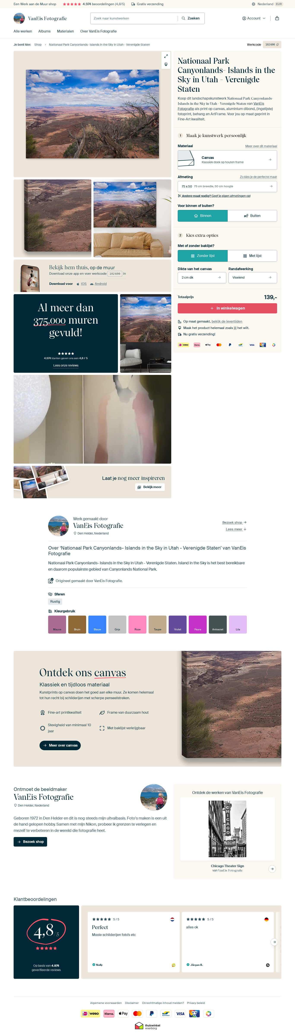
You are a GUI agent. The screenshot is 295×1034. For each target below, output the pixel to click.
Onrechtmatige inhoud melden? (163, 1003)
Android (101, 284)
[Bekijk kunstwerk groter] (166, 56)
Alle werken (23, 31)
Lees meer (234, 529)
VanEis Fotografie (47, 18)
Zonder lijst (206, 255)
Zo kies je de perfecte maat (258, 177)
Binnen (205, 215)
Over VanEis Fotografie (98, 31)
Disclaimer (132, 1003)
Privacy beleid (196, 1003)
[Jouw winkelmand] (277, 18)
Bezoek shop (232, 522)
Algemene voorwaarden (106, 1003)
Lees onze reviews (65, 365)
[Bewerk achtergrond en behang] (166, 64)
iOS (84, 284)
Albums (44, 31)
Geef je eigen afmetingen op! (216, 196)
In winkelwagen (231, 308)
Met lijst (255, 255)
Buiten (255, 215)
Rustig (55, 602)
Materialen (65, 31)
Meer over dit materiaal (261, 146)
